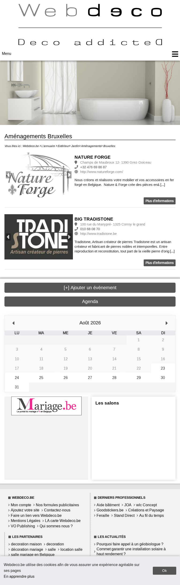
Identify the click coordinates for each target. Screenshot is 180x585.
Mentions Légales (25, 520)
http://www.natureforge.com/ (101, 171)
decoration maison (26, 544)
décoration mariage (27, 549)
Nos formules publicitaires (57, 504)
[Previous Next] (38, 175)
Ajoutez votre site (25, 510)
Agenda (90, 301)
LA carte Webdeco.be (63, 520)
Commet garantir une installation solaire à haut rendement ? (131, 551)
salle (52, 549)
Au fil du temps (151, 515)
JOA (127, 504)
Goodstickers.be (110, 510)
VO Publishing (23, 526)
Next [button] (69, 175)
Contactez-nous (57, 510)
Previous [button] (8, 175)
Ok (164, 571)
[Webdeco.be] (90, 43)
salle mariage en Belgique (33, 554)
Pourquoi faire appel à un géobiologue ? (130, 544)
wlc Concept (146, 504)
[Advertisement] (46, 449)
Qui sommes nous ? (56, 526)
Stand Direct (124, 515)
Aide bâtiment (108, 504)
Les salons (107, 403)
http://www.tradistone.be (98, 233)
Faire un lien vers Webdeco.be (36, 515)
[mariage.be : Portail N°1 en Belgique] (46, 414)
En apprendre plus (19, 576)
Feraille (103, 515)
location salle (71, 549)
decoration (55, 544)
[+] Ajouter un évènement (90, 287)
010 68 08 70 (90, 229)
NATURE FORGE (93, 157)
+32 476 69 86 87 (93, 167)
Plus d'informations (160, 201)
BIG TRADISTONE (94, 219)
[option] (38, 175)
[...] (162, 184)
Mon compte (21, 504)
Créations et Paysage (146, 510)
